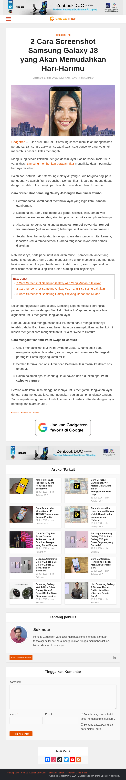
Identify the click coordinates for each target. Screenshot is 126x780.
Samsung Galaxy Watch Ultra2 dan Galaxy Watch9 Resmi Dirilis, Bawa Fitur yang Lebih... (46, 590)
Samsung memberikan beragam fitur (50, 163)
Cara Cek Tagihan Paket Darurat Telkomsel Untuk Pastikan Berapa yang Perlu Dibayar (46, 539)
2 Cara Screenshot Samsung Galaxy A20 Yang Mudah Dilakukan (58, 283)
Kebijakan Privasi (37, 772)
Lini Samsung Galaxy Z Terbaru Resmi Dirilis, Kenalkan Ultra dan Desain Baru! (103, 590)
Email (49, 714)
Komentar (15, 682)
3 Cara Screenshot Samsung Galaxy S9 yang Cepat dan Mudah (58, 294)
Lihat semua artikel (21, 657)
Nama (14, 714)
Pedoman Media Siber (76, 772)
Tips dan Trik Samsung (30, 412)
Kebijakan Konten (56, 772)
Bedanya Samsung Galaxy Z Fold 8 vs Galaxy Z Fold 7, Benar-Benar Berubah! (46, 564)
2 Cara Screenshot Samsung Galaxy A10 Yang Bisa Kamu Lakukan (60, 288)
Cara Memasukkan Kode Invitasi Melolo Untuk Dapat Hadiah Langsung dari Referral (102, 514)
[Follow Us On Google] (63, 427)
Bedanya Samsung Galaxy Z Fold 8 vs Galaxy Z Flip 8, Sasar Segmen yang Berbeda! (102, 539)
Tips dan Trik (63, 34)
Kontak (24, 772)
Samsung (16, 412)
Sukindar (89, 77)
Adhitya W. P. (42, 495)
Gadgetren (18, 142)
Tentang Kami (12, 772)
